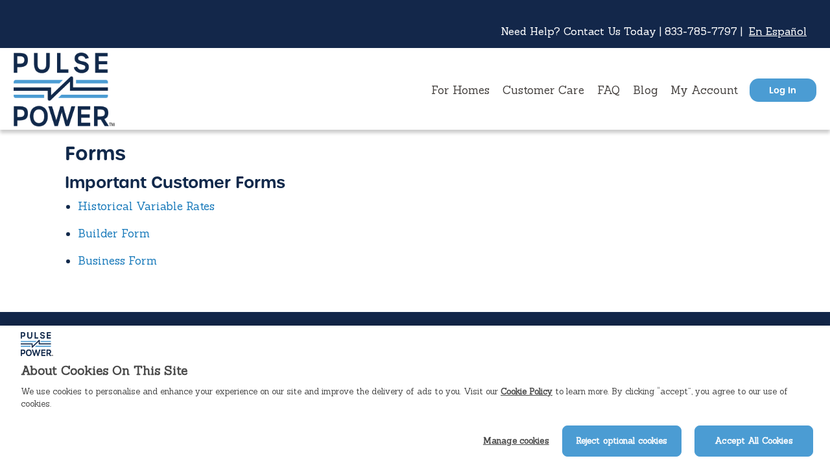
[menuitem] (460, 90)
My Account (704, 90)
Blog (645, 90)
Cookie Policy (526, 391)
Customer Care (543, 90)
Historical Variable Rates (146, 206)
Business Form (117, 261)
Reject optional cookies (622, 440)
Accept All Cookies (753, 440)
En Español (778, 31)
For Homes (460, 90)
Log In (782, 90)
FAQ (608, 90)
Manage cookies (516, 440)
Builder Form (114, 233)
